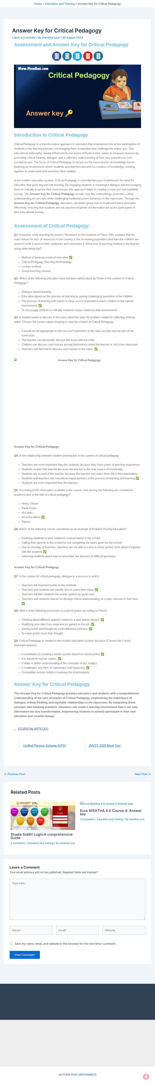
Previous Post (14, 774)
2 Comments (18, 843)
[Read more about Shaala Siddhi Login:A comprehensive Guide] (43, 815)
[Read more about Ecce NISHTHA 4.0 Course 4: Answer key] (106, 803)
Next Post (143, 774)
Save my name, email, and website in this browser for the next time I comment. (65, 943)
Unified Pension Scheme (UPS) (44, 745)
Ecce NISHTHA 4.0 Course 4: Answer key (111, 812)
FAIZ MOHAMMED (83, 1074)
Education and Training (40, 843)
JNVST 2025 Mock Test (104, 745)
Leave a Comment (24, 37)
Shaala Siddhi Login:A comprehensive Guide (42, 836)
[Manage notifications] (146, 1077)
